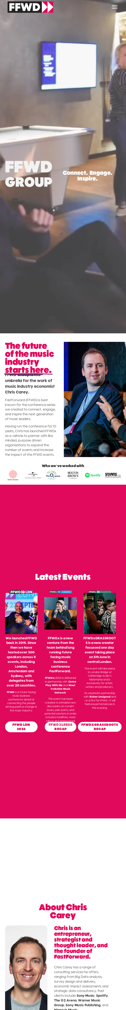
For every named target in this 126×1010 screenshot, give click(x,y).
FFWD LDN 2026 (21, 727)
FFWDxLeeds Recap (60, 727)
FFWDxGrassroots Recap (99, 727)
